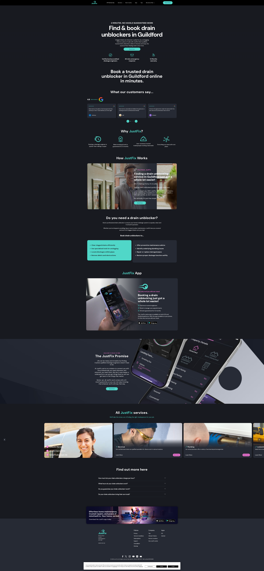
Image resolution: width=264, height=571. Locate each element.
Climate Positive (152, 536)
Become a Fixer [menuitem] (149, 2)
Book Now (167, 3)
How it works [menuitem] (128, 2)
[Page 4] (133, 121)
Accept (173, 566)
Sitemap (136, 546)
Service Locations (153, 538)
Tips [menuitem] (142, 2)
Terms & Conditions (139, 536)
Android (163, 536)
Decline (161, 566)
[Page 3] (132, 121)
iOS (162, 533)
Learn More (119, 455)
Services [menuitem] (120, 2)
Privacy (135, 533)
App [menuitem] (136, 2)
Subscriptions (137, 538)
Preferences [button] (141, 566)
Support (136, 541)
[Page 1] (130, 121)
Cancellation (137, 543)
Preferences (150, 566)
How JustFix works (153, 541)
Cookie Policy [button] (115, 566)
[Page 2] (131, 121)
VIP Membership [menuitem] (110, 2)
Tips (149, 533)
